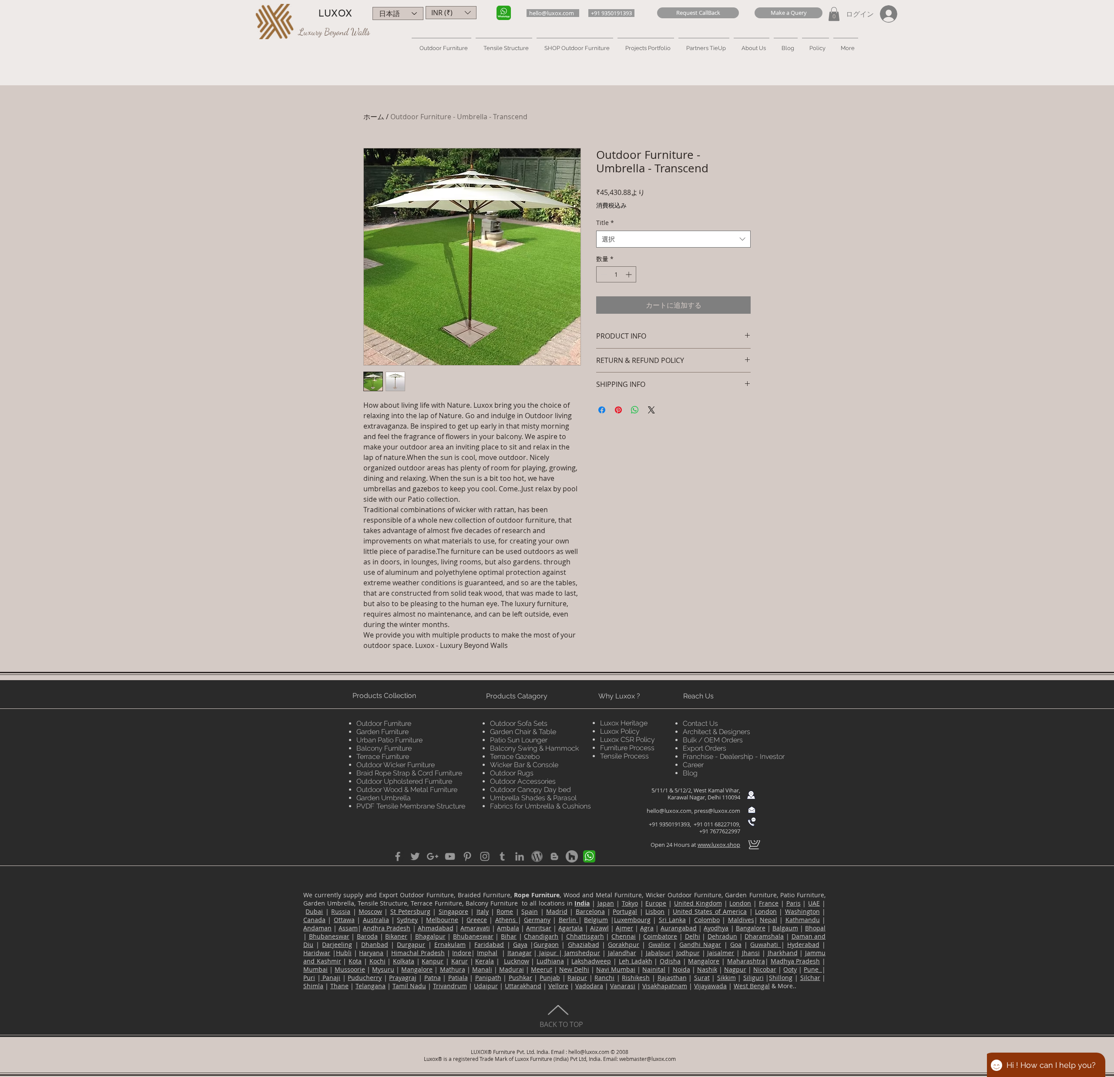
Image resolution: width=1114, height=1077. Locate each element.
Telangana (371, 986)
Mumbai (315, 969)
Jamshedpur (581, 953)
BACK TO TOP (561, 1024)
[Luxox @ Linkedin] (519, 856)
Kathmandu (802, 920)
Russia (340, 911)
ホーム (373, 116)
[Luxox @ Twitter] (415, 856)
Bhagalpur (430, 936)
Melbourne (442, 920)
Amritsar (538, 928)
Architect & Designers (716, 732)
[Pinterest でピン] (618, 410)
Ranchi (604, 977)
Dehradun (722, 936)
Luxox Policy (620, 731)
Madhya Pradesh (795, 961)
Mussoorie (350, 969)
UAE (814, 903)
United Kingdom (698, 903)
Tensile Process (624, 756)
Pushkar (520, 977)
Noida (681, 969)
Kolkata (403, 961)
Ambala (508, 928)
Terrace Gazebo (515, 756)
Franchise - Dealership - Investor (734, 756)
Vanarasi (622, 986)
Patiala (458, 977)
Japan (605, 903)
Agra (647, 928)
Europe (655, 903)
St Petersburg (410, 911)
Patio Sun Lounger (518, 740)
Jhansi (751, 953)
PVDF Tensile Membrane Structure (410, 806)
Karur (459, 961)
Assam (348, 928)
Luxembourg (632, 920)
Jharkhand (783, 953)
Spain (529, 911)
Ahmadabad (435, 928)
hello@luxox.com (669, 811)
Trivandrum (450, 986)
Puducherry (365, 977)
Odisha (670, 961)
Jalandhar (622, 953)
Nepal (768, 920)
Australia (376, 920)
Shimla (313, 986)
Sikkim (726, 977)
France (768, 903)
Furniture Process (627, 748)
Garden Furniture (382, 732)
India (582, 903)
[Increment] (629, 274)
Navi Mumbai (615, 969)
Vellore (558, 986)
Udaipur (486, 986)
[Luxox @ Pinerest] (467, 856)
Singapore (453, 911)
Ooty (790, 969)
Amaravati (475, 928)
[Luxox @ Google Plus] (432, 856)
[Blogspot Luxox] (554, 856)
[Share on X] (651, 410)
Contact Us (700, 723)
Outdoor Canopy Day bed (530, 789)
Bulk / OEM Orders (713, 740)
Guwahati (765, 944)
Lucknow (516, 961)
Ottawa (344, 920)
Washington (802, 911)
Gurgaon (546, 944)
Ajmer (624, 928)
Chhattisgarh (585, 936)
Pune (813, 969)
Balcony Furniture (384, 748)
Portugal (625, 911)
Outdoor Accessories (523, 781)
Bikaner (396, 936)
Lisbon (654, 911)
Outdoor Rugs (512, 773)
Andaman (317, 928)
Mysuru (383, 969)
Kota (355, 961)
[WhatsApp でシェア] (635, 410)
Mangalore (703, 961)
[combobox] (673, 239)
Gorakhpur (623, 944)
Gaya (520, 944)
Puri (309, 977)
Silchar (810, 977)
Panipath (488, 977)
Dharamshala (764, 936)
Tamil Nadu (409, 986)
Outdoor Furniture (383, 723)
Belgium (596, 920)
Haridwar (316, 953)
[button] (698, 12)
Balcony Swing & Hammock (534, 748)
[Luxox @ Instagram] (485, 856)
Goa (736, 944)
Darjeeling (337, 944)
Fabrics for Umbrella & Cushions (540, 806)
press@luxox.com (717, 811)
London (740, 903)
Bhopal (815, 928)
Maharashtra (746, 961)
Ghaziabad (583, 944)
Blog (690, 773)
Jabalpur (658, 953)
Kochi (377, 961)
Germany (537, 920)
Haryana (371, 953)
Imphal (487, 953)
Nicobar (764, 969)
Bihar (509, 936)
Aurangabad (679, 928)
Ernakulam (450, 944)
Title (605, 222)
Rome (505, 911)
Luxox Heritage (624, 723)
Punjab (550, 977)
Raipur (577, 977)
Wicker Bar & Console (524, 765)
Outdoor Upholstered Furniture (404, 781)
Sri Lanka (672, 920)
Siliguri (753, 977)
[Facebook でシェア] (602, 410)
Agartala (570, 928)
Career (693, 765)
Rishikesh (636, 977)
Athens (506, 920)
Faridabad (489, 944)
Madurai (511, 969)
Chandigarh (541, 936)
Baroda (367, 936)
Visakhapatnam (664, 986)
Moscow (370, 911)
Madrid (556, 911)
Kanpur (432, 961)
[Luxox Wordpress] (537, 856)
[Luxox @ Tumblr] (502, 856)
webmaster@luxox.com (647, 1058)
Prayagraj (402, 977)
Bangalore (750, 928)
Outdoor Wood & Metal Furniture (406, 789)
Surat (702, 977)
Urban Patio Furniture (389, 740)
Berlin (568, 920)
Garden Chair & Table (523, 732)
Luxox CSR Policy (627, 739)
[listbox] (451, 12)
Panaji (331, 977)
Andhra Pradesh (386, 928)
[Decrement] (602, 274)
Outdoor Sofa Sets (518, 723)
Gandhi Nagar (700, 944)
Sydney (407, 920)
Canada (314, 920)
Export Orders (704, 748)
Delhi (692, 936)
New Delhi (574, 969)
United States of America (710, 911)
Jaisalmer (720, 953)
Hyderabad (803, 944)
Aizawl (599, 928)
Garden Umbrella (383, 798)
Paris (793, 903)
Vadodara (589, 986)
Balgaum (785, 928)
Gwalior (659, 944)
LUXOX (335, 13)
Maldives (741, 920)
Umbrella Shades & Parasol (533, 798)
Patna (432, 977)
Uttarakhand (523, 986)
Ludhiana (550, 961)
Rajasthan (672, 977)
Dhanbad (374, 944)
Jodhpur (688, 953)
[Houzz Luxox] (572, 856)
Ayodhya (716, 928)
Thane (339, 986)
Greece (476, 920)
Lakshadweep (591, 961)
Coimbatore (660, 936)
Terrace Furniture (382, 756)
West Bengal (752, 986)
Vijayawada (710, 986)
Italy (482, 911)
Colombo (707, 920)
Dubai (314, 911)
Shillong (780, 977)
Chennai (623, 936)
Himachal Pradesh (418, 953)
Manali (482, 969)
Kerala (484, 961)
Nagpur (735, 969)
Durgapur (411, 944)
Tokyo (630, 903)
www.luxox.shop (719, 845)
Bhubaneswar (329, 936)
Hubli (344, 953)
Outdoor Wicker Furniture (395, 765)
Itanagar (519, 953)
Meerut (541, 969)
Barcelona (590, 911)
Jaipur (548, 953)
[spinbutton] (616, 274)
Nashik (707, 969)
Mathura (452, 969)
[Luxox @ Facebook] (398, 856)
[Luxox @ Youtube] (450, 856)
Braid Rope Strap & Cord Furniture (409, 773)
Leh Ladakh (635, 961)
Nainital (653, 969)
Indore (461, 953)
